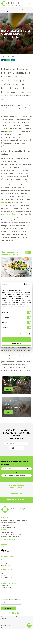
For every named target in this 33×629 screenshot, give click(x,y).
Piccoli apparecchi (6, 565)
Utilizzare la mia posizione (17, 475)
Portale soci (16, 494)
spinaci (9, 131)
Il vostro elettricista (8, 583)
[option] (16, 33)
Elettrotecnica (6, 570)
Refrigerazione (5, 562)
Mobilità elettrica (6, 579)
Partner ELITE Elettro (7, 587)
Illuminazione (5, 573)
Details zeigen (24, 334)
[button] (29, 252)
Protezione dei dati (5, 625)
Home (5, 9)
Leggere (8, 389)
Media (2, 621)
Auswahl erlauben (16, 343)
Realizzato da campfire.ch (7, 628)
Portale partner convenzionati (16, 486)
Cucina (3, 560)
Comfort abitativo (6, 548)
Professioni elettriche (7, 589)
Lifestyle (21, 9)
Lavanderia (4, 563)
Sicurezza (3, 546)
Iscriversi (17, 448)
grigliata (26, 105)
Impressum (4, 623)
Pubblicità (4, 591)
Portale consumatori (16, 500)
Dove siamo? (4, 585)
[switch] (29, 317)
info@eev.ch (5, 529)
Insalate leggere (5, 11)
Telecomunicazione (6, 577)
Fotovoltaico (4, 575)
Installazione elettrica (7, 571)
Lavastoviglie (5, 558)
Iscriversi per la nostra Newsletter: (10, 599)
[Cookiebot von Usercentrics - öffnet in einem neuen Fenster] (24, 284)
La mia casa (13, 9)
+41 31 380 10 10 (9, 540)
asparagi (4, 202)
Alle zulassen (16, 339)
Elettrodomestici (7, 556)
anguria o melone (9, 214)
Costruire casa (5, 551)
